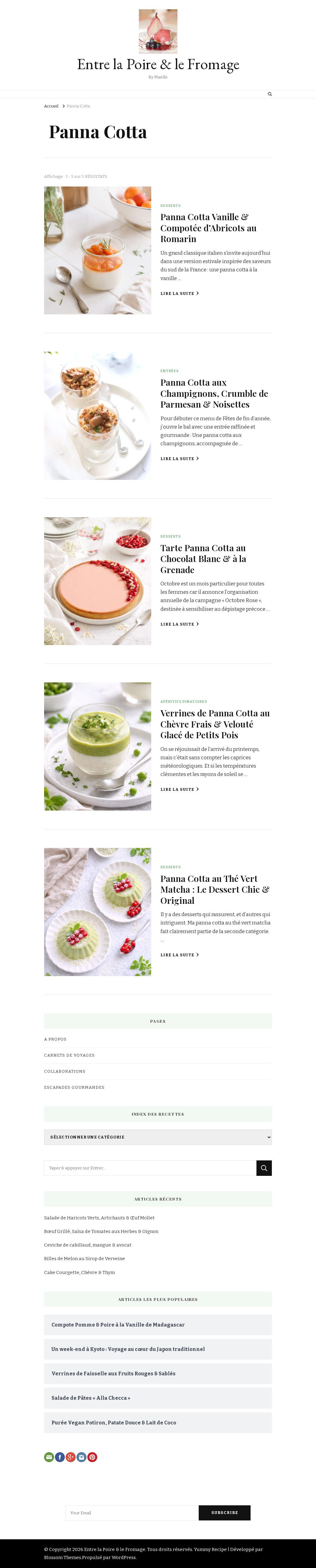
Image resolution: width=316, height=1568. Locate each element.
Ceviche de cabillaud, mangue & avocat (87, 1245)
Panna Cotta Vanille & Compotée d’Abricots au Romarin (208, 227)
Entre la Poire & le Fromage (158, 64)
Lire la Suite (177, 293)
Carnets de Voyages (69, 1055)
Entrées (169, 371)
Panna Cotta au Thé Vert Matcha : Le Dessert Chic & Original (215, 889)
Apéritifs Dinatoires (183, 701)
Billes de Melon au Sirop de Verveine (84, 1258)
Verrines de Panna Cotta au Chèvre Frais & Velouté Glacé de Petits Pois (215, 723)
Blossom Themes (62, 1557)
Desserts (170, 205)
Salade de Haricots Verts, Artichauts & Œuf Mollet (99, 1218)
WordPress (124, 1557)
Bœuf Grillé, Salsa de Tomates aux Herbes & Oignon (101, 1231)
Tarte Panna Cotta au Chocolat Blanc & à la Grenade (203, 558)
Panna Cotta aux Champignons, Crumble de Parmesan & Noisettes (214, 393)
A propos (55, 1039)
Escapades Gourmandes (74, 1087)
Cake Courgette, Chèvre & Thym (79, 1272)
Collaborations (64, 1071)
